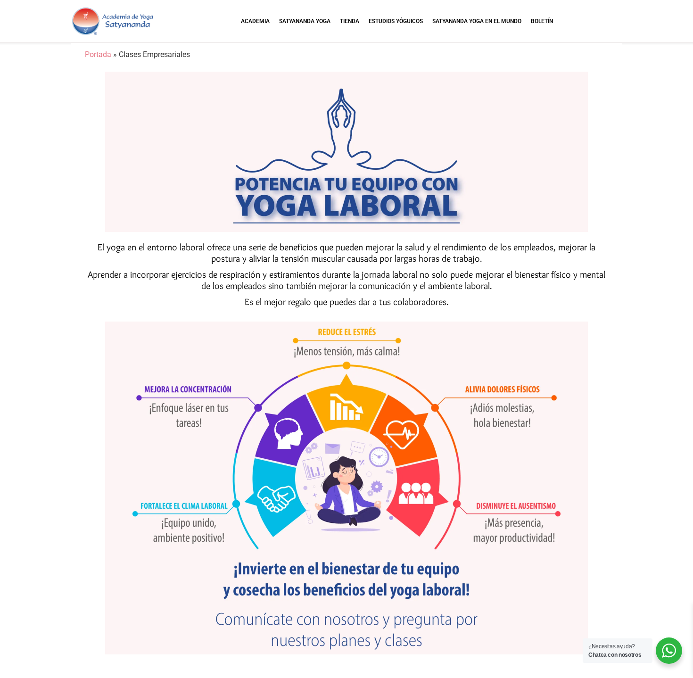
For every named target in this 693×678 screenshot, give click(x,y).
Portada (98, 54)
